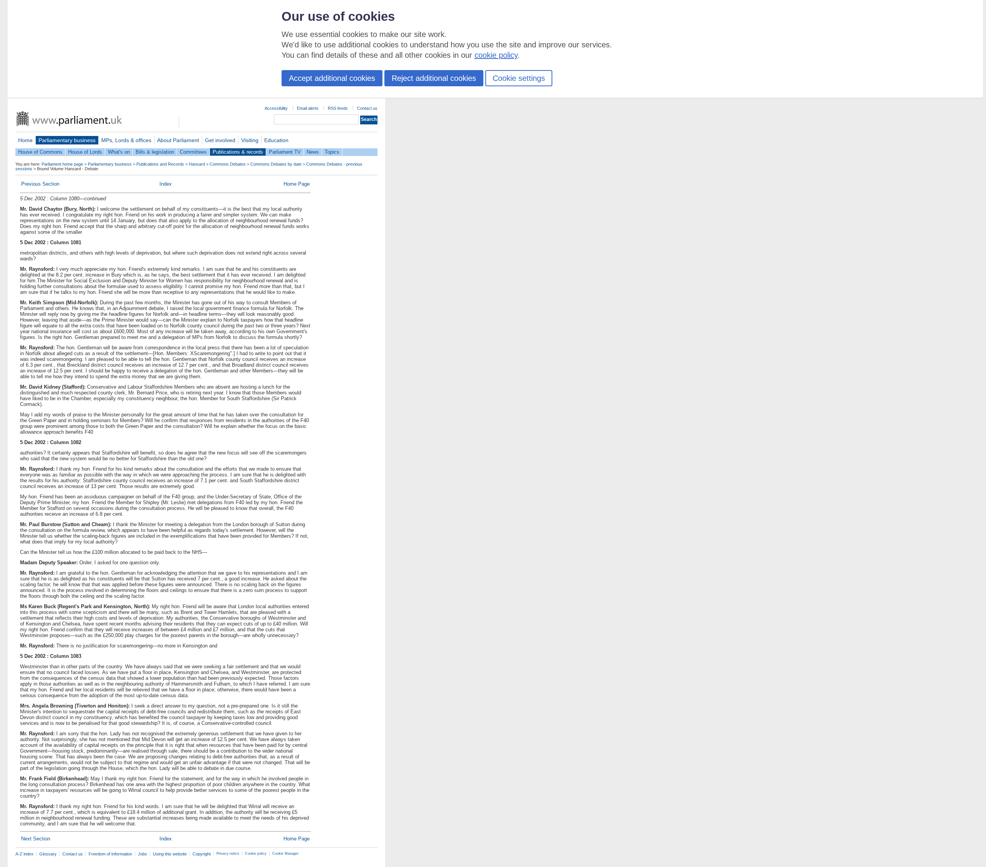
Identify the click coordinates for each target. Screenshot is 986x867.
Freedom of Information (110, 854)
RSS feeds (338, 108)
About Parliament (178, 140)
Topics (332, 152)
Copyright (202, 854)
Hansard (197, 164)
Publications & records (238, 152)
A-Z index (24, 854)
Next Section (35, 839)
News (313, 152)
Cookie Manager (285, 853)
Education (276, 140)
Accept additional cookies (332, 78)
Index (165, 184)
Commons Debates (228, 164)
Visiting (249, 140)
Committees (193, 152)
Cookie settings (519, 78)
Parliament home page (62, 164)
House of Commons (40, 152)
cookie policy (496, 55)
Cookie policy (256, 853)
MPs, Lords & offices (126, 140)
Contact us (367, 108)
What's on (119, 152)
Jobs (142, 854)
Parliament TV (285, 152)
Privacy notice (227, 853)
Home (25, 140)
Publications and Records (160, 164)
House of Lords (85, 152)
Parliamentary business (67, 140)
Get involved (220, 140)
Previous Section (40, 184)
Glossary (48, 854)
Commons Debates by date (276, 164)
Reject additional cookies (434, 78)
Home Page (296, 184)
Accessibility (276, 108)
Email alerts (308, 108)
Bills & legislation (155, 152)
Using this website (170, 854)
